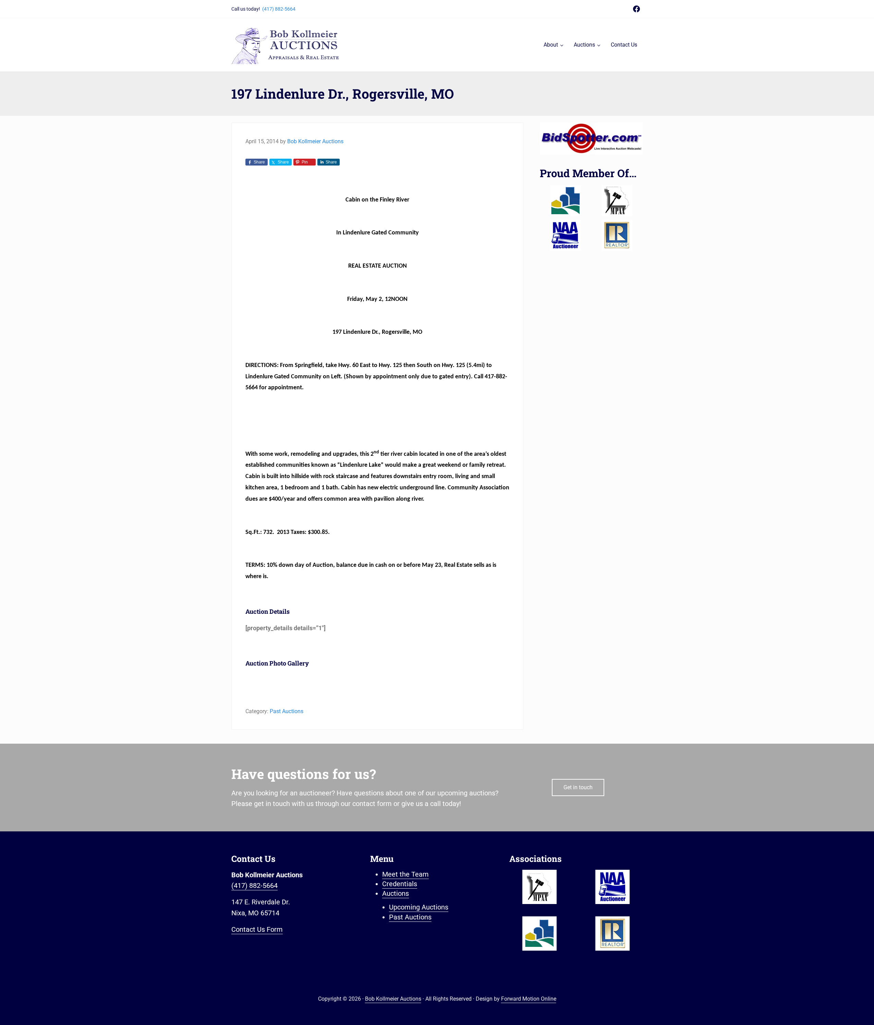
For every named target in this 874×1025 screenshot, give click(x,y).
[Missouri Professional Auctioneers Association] (617, 200)
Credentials (399, 884)
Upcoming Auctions (418, 907)
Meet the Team (405, 874)
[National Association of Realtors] (617, 235)
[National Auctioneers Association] (565, 235)
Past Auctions (286, 711)
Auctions (395, 894)
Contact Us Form (257, 930)
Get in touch (578, 787)
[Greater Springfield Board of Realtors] (565, 200)
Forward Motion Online (528, 999)
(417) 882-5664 (278, 9)
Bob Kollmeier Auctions (393, 999)
